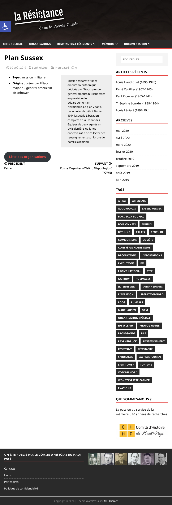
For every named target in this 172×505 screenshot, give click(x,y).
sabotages (125, 357)
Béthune (124, 232)
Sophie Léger (40, 67)
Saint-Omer (126, 364)
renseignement (154, 341)
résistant (125, 349)
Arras (122, 201)
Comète (148, 240)
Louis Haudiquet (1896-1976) (136, 82)
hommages (143, 279)
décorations (127, 255)
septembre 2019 (127, 166)
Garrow (124, 279)
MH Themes (111, 501)
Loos (121, 302)
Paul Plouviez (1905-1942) (133, 96)
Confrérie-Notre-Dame (134, 247)
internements (153, 286)
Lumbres (137, 302)
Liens (7, 475)
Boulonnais (127, 224)
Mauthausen (127, 310)
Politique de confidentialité (21, 488)
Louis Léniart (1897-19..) (132, 110)
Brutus (147, 224)
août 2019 (123, 173)
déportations (152, 255)
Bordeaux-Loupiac (131, 216)
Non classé (62, 67)
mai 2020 (122, 131)
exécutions (126, 263)
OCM (145, 310)
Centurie (157, 232)
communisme (127, 240)
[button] (5, 26)
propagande (126, 333)
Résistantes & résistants (74, 44)
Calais (140, 232)
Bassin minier (152, 208)
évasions (124, 388)
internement (127, 286)
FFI (142, 263)
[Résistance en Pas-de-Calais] (86, 37)
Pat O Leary (126, 325)
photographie (149, 325)
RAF (143, 333)
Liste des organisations (27, 156)
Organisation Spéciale (134, 318)
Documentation (135, 44)
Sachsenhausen (150, 357)
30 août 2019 (18, 67)
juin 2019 (122, 180)
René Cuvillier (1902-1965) (134, 89)
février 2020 (124, 152)
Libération (126, 294)
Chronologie (13, 44)
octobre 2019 (125, 159)
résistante (145, 349)
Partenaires (11, 482)
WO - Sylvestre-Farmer (134, 380)
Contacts (9, 468)
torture (146, 364)
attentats (139, 201)
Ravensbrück (127, 341)
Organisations (40, 44)
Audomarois (127, 208)
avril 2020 (123, 138)
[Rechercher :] (142, 59)
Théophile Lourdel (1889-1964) (137, 103)
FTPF (150, 271)
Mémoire (108, 44)
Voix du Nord (127, 372)
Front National (129, 271)
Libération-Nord (151, 294)
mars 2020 (123, 145)
